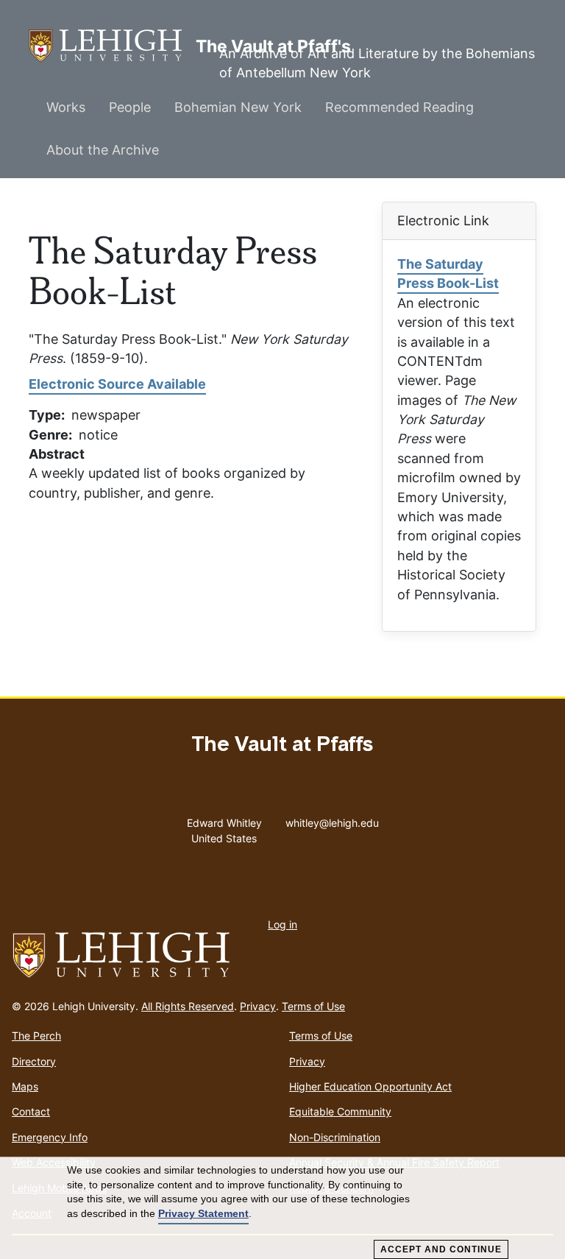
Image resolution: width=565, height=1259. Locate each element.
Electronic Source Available (117, 384)
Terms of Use (313, 1006)
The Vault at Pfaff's (112, 46)
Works (65, 107)
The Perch (36, 1036)
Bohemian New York (238, 107)
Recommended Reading (399, 107)
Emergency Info (50, 1137)
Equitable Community (340, 1111)
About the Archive (102, 150)
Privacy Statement (203, 1213)
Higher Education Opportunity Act (370, 1086)
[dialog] (282, 1208)
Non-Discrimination (334, 1137)
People (130, 107)
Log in (282, 924)
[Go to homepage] (282, 955)
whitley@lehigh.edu (332, 819)
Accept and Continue (441, 1249)
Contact (31, 1111)
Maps (25, 1086)
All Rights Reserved (187, 1006)
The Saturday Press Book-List (448, 273)
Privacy (258, 1006)
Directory (34, 1061)
